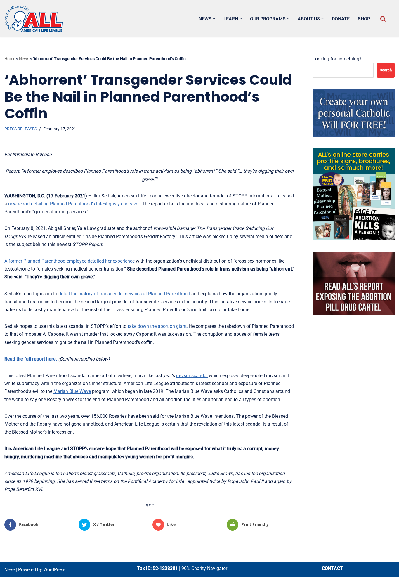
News (24, 58)
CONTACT (332, 568)
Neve (9, 569)
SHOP (364, 19)
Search (386, 70)
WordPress (54, 569)
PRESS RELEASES (20, 129)
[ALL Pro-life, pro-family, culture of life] (33, 18)
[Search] (383, 19)
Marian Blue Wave (72, 391)
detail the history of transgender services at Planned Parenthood (124, 294)
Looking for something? (337, 59)
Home (9, 58)
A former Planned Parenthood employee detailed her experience (69, 261)
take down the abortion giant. (158, 326)
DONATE (341, 19)
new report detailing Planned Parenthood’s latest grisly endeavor (74, 204)
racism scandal (192, 375)
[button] (214, 19)
